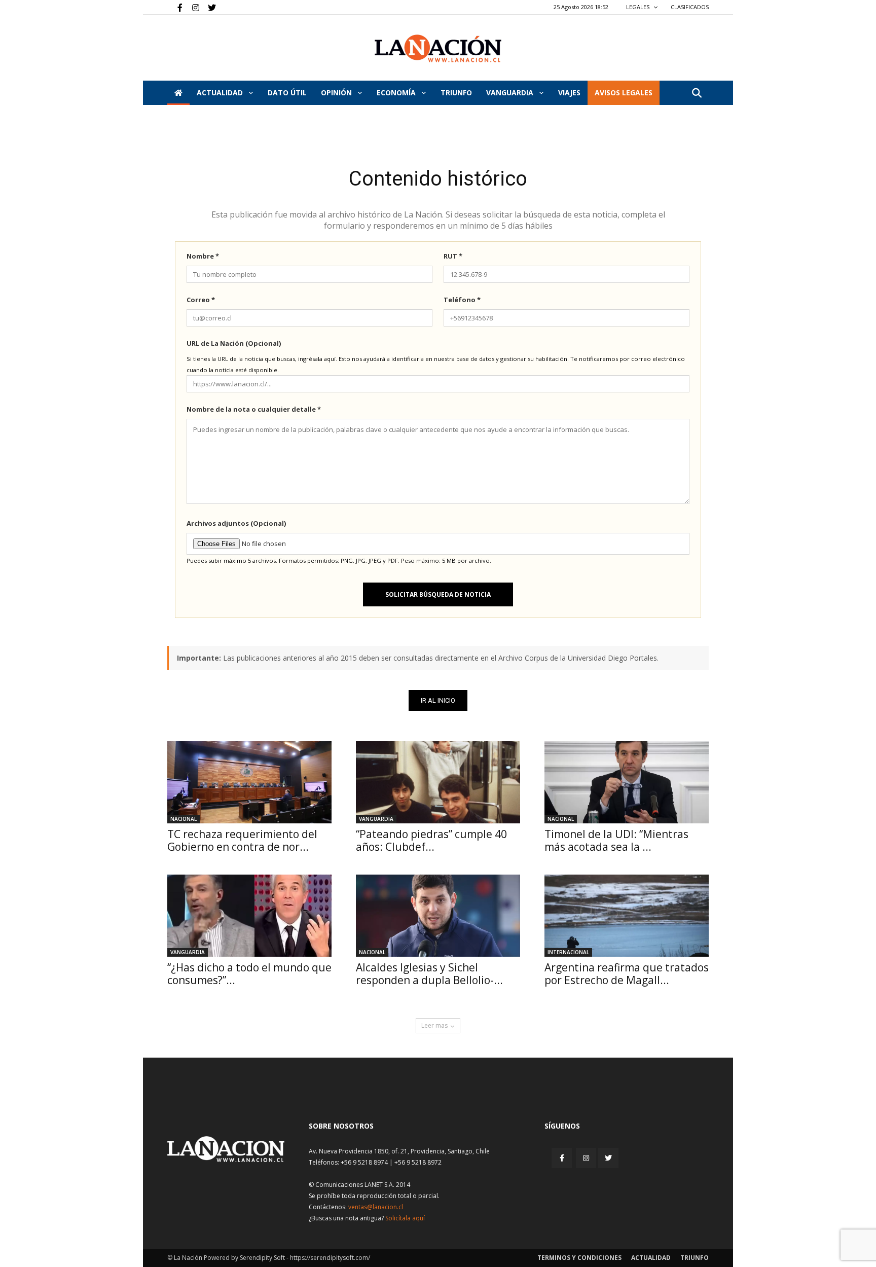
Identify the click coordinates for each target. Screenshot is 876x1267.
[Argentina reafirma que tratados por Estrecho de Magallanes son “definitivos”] (626, 916)
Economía (397, 92)
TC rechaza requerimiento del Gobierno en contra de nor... (242, 840)
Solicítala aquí (405, 1218)
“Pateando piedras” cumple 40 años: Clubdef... (431, 840)
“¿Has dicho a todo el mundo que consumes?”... (249, 973)
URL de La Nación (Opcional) (234, 343)
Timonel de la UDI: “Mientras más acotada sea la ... (616, 840)
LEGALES (638, 7)
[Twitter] (208, 7)
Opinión (337, 92)
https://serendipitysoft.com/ (330, 1257)
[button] (696, 93)
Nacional (183, 818)
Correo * (201, 299)
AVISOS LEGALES (623, 92)
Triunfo (456, 92)
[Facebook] (174, 7)
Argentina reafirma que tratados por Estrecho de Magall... (626, 973)
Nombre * (203, 256)
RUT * (453, 256)
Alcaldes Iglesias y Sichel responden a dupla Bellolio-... (429, 973)
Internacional (568, 952)
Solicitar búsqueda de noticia (438, 594)
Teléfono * (462, 299)
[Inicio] (178, 93)
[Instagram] (191, 7)
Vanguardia (510, 92)
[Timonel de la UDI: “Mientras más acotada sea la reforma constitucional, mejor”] (626, 782)
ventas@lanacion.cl (375, 1207)
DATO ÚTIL (287, 92)
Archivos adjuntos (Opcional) (236, 523)
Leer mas (434, 1025)
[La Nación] (438, 48)
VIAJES (569, 92)
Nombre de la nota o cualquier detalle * (254, 409)
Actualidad (221, 92)
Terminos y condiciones (579, 1257)
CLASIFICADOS (690, 7)
